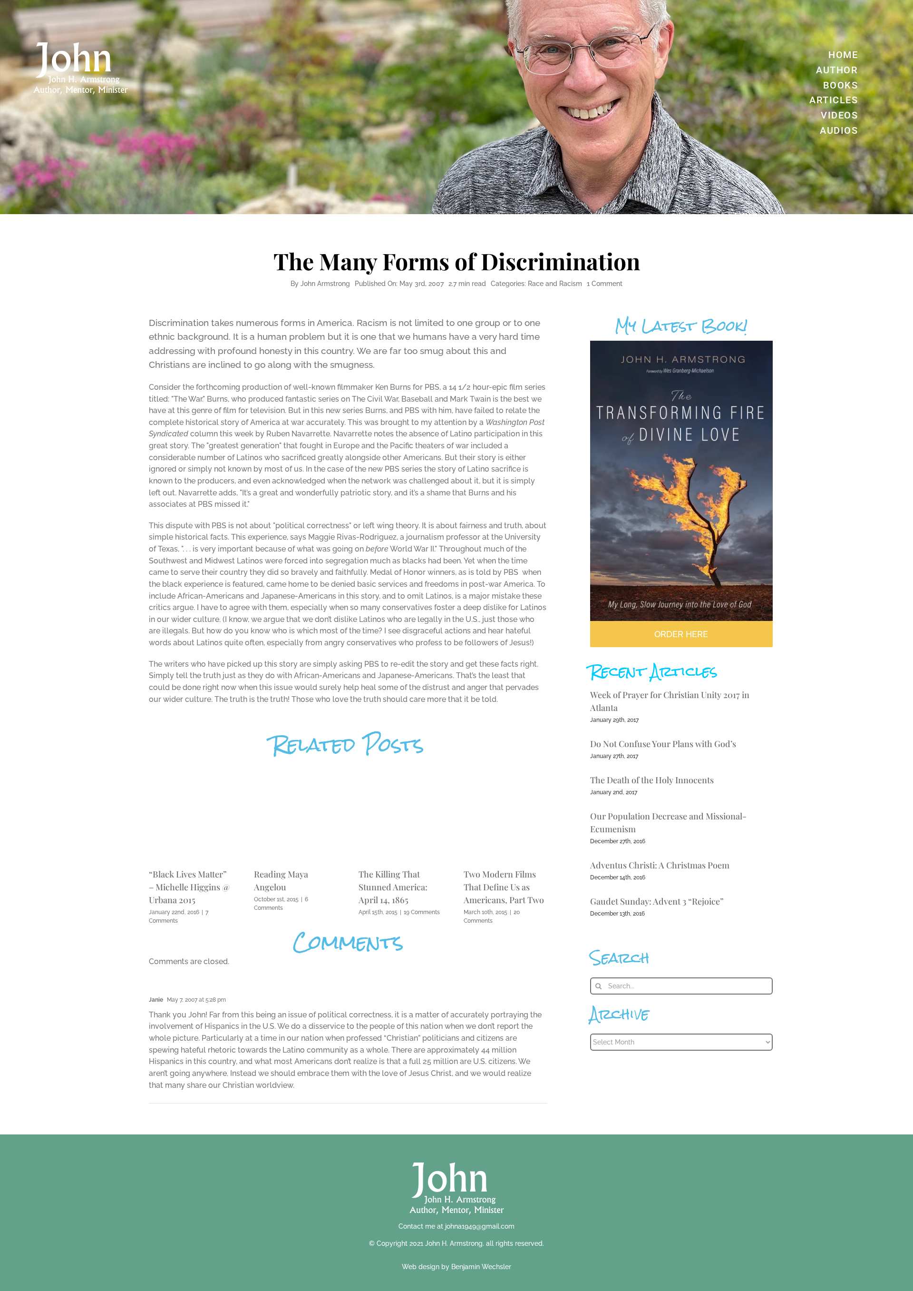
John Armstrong (325, 283)
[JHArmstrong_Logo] (456, 1157)
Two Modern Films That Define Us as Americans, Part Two (504, 887)
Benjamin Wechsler (481, 1267)
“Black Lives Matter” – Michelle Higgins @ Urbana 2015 (189, 887)
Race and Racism (555, 283)
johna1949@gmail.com (480, 1226)
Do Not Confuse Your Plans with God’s (663, 743)
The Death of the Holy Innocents (652, 780)
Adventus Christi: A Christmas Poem (659, 865)
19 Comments (422, 912)
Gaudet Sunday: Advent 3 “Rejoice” (657, 901)
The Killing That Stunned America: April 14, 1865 (393, 887)
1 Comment (604, 283)
